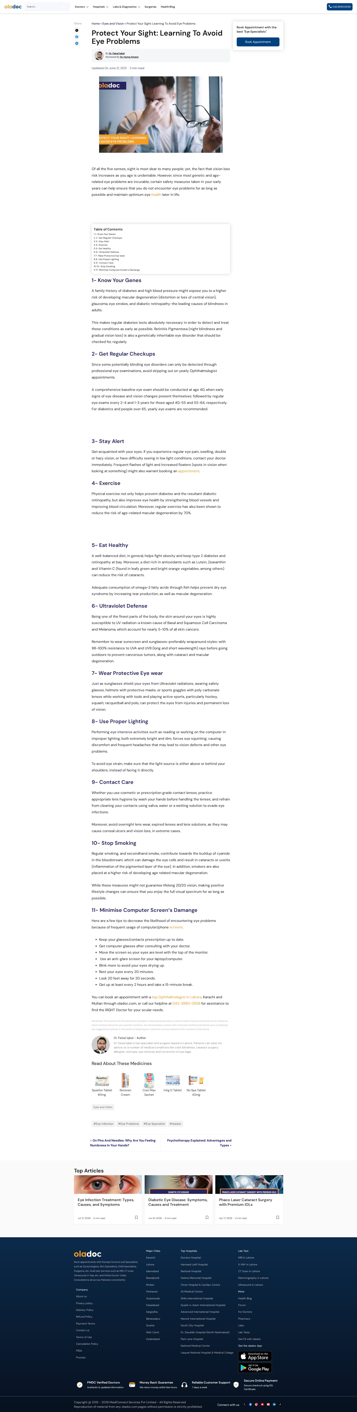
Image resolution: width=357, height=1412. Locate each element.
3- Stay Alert (102, 241)
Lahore (150, 1264)
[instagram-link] (256, 1404)
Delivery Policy (85, 1310)
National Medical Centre (195, 1345)
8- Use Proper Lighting (107, 259)
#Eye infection (103, 1124)
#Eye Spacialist (154, 1124)
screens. (177, 927)
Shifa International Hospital (197, 1298)
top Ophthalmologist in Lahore (177, 997)
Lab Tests (244, 1332)
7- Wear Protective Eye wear (110, 255)
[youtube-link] (262, 1404)
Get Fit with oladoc (249, 1339)
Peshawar (152, 1291)
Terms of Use (84, 1337)
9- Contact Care (104, 262)
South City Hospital (192, 1325)
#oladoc (175, 1124)
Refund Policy (84, 1316)
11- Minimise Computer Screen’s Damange (118, 269)
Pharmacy (244, 1318)
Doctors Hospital (191, 1257)
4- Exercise (101, 244)
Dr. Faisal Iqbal (124, 1038)
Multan (150, 1284)
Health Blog (245, 1298)
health (156, 194)
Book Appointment (258, 42)
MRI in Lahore (246, 1257)
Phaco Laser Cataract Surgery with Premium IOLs (245, 1202)
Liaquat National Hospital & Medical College (207, 1352)
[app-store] (255, 1356)
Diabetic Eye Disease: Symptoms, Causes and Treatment (178, 1202)
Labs (241, 1325)
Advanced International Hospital (200, 1311)
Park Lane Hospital (192, 1339)
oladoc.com (129, 1407)
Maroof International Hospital (198, 1318)
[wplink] (77, 30)
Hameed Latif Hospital (194, 1264)
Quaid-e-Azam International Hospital (203, 1305)
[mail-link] (268, 1404)
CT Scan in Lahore (249, 1271)
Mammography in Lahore (253, 1278)
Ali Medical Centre (192, 1291)
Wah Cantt (152, 1332)
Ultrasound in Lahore (250, 1284)
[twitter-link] (244, 1404)
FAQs (79, 1350)
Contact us (82, 1330)
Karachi (150, 1257)
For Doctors (245, 1311)
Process (81, 1357)
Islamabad (152, 1271)
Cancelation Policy (87, 1343)
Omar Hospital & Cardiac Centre (200, 1284)
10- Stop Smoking (106, 266)
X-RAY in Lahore (247, 1264)
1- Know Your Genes (105, 234)
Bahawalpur (153, 1318)
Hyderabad (153, 1339)
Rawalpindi (152, 1278)
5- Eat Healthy (103, 248)
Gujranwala (153, 1298)
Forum (242, 1305)
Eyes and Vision (113, 24)
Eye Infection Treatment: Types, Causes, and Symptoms (106, 1202)
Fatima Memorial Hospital (196, 1278)
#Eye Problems (128, 1124)
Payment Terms (85, 1323)
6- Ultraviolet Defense (107, 252)
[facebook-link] (250, 1404)
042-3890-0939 (186, 1003)
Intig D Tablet (173, 1090)
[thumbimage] (108, 1184)
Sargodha (152, 1311)
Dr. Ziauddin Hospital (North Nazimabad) (205, 1332)
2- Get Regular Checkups (109, 237)
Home (96, 24)
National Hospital (191, 1271)
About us (81, 1296)
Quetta (150, 1325)
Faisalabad (152, 1305)
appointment (188, 471)
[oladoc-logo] (13, 7)
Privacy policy (84, 1303)
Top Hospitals (189, 1251)
